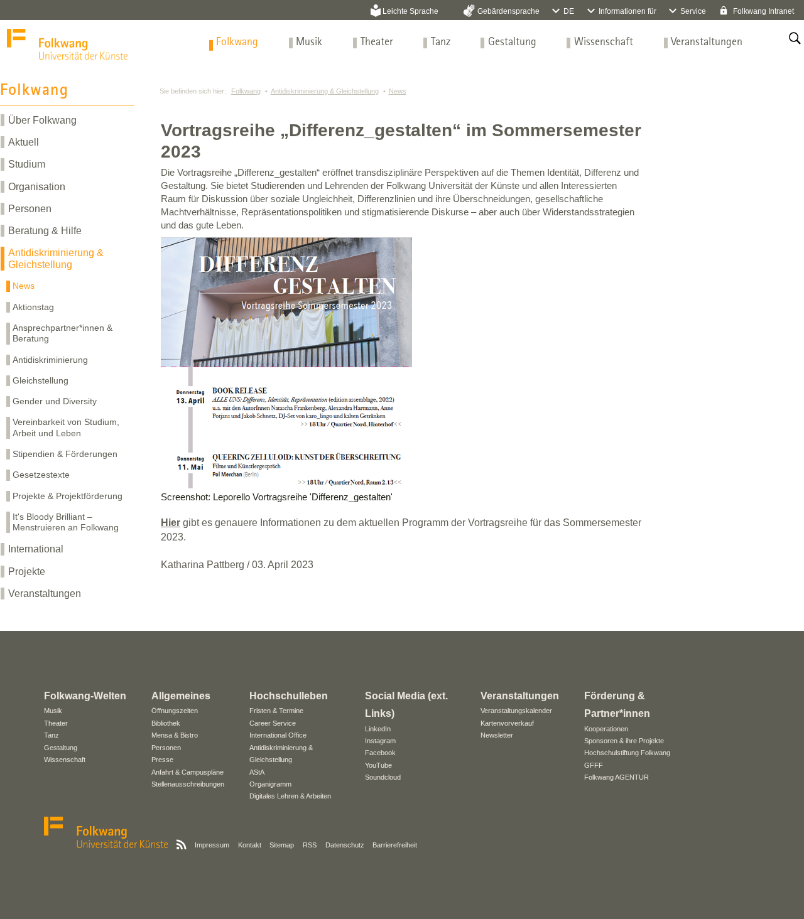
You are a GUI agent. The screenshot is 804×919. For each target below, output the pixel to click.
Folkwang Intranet (762, 11)
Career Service (272, 723)
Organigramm (270, 784)
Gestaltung (512, 42)
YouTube (378, 765)
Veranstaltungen (706, 42)
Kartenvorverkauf (507, 723)
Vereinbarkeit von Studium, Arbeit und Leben (66, 427)
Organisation (36, 186)
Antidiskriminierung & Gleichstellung (56, 258)
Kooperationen (606, 729)
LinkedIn (378, 729)
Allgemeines (180, 696)
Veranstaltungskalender (516, 710)
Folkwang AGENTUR (616, 777)
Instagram (380, 740)
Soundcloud (383, 777)
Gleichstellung (40, 380)
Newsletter (497, 735)
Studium (26, 164)
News (24, 286)
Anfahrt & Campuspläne (187, 772)
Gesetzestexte (41, 475)
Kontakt (249, 845)
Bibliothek (165, 723)
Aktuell (23, 142)
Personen (30, 208)
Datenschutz (344, 845)
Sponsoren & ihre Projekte (624, 740)
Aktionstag (33, 307)
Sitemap (281, 845)
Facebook (380, 752)
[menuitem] (237, 42)
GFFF (593, 765)
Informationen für (627, 11)
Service (693, 11)
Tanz (440, 42)
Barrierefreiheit (394, 845)
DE (568, 11)
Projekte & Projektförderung (67, 496)
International (35, 549)
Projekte (26, 571)
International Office (278, 735)
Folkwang (237, 42)
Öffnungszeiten (174, 710)
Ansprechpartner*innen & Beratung (62, 333)
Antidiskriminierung (50, 360)
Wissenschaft (603, 42)
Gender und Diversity (55, 401)
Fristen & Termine (276, 710)
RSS (310, 845)
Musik (309, 42)
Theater (377, 42)
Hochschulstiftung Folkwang (627, 752)
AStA (256, 772)
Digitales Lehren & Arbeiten (290, 796)
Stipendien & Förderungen (65, 454)
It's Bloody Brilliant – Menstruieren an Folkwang (66, 522)
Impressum (212, 845)
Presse (162, 759)
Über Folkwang (42, 120)
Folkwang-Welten (85, 696)
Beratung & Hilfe (45, 230)
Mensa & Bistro (174, 735)
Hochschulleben (288, 696)
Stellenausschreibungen (187, 784)
